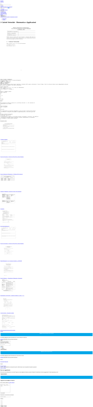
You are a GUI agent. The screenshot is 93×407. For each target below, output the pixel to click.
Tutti (2, 347)
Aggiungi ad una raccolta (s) (5, 16)
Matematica (5, 18)
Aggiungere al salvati (13, 16)
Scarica (1, 331)
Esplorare (2, 1)
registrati (2, 339)
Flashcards (2, 9)
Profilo (1, 14)
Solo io (3, 348)
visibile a (1, 346)
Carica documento (3, 6)
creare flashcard (9, 6)
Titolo (1, 340)
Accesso (1, 5)
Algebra (4, 19)
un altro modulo (11, 382)
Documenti (2, 361)
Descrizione (4, 342)
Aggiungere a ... (3, 15)
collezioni (6, 9)
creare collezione (3, 349)
